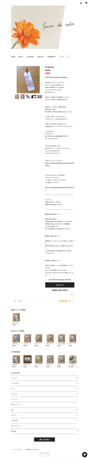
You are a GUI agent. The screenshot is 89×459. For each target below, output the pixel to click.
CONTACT (40, 56)
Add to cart (60, 285)
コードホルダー (15, 383)
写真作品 (13, 431)
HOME (13, 56)
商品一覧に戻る (44, 439)
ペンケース (14, 378)
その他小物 (14, 420)
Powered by (42, 455)
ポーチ (13, 388)
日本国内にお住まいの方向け (60, 290)
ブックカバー (14, 394)
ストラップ (14, 415)
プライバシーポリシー (18, 449)
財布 (12, 410)
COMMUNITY (51, 56)
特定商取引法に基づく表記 (32, 449)
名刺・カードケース (16, 404)
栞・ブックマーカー (16, 426)
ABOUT (20, 56)
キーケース (14, 399)
